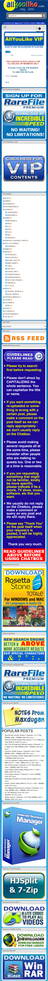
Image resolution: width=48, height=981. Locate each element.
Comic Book (11, 212)
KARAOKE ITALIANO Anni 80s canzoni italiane (21, 779)
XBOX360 (10, 238)
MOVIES (7, 252)
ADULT (7, 198)
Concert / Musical (14, 291)
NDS (8, 223)
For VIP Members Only (13, 792)
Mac (8, 305)
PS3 (8, 232)
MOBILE (7, 249)
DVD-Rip (10, 269)
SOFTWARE (8, 303)
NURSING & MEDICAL (12, 297)
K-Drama (10, 246)
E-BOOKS (8, 209)
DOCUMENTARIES (11, 207)
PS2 (8, 229)
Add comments (38, 55)
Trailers (10, 283)
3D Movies (11, 255)
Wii (8, 235)
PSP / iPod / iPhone (14, 280)
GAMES (7, 218)
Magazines (11, 215)
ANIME (7, 201)
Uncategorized (11, 314)
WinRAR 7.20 (9, 795)
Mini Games (11, 221)
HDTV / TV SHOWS (11, 243)
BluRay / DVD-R (12, 260)
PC (8, 226)
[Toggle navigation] (5, 27)
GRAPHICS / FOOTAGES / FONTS (16, 240)
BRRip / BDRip (12, 263)
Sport (7, 308)
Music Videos (12, 294)
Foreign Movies (13, 277)
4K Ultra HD (11, 257)
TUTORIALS (9, 311)
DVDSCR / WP (11, 271)
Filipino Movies (13, 274)
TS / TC (9, 286)
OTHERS (7, 300)
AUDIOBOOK (9, 204)
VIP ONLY (8, 317)
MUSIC (7, 288)
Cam (8, 266)
